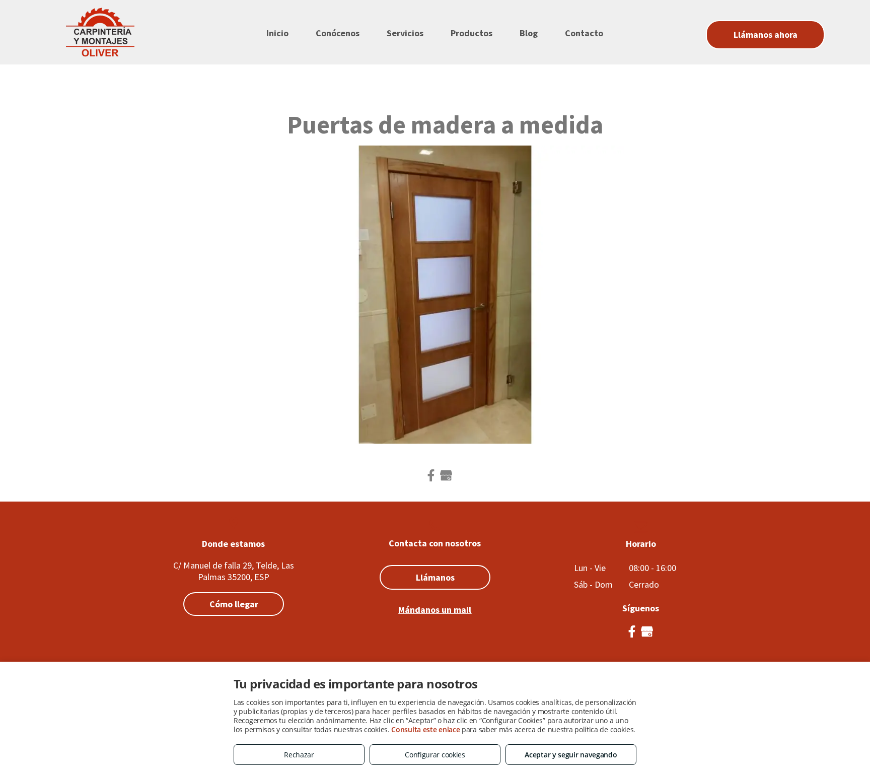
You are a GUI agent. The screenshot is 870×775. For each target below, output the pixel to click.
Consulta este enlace (425, 729)
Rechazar (299, 754)
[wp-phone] (435, 533)
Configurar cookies (435, 754)
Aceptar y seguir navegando (571, 754)
